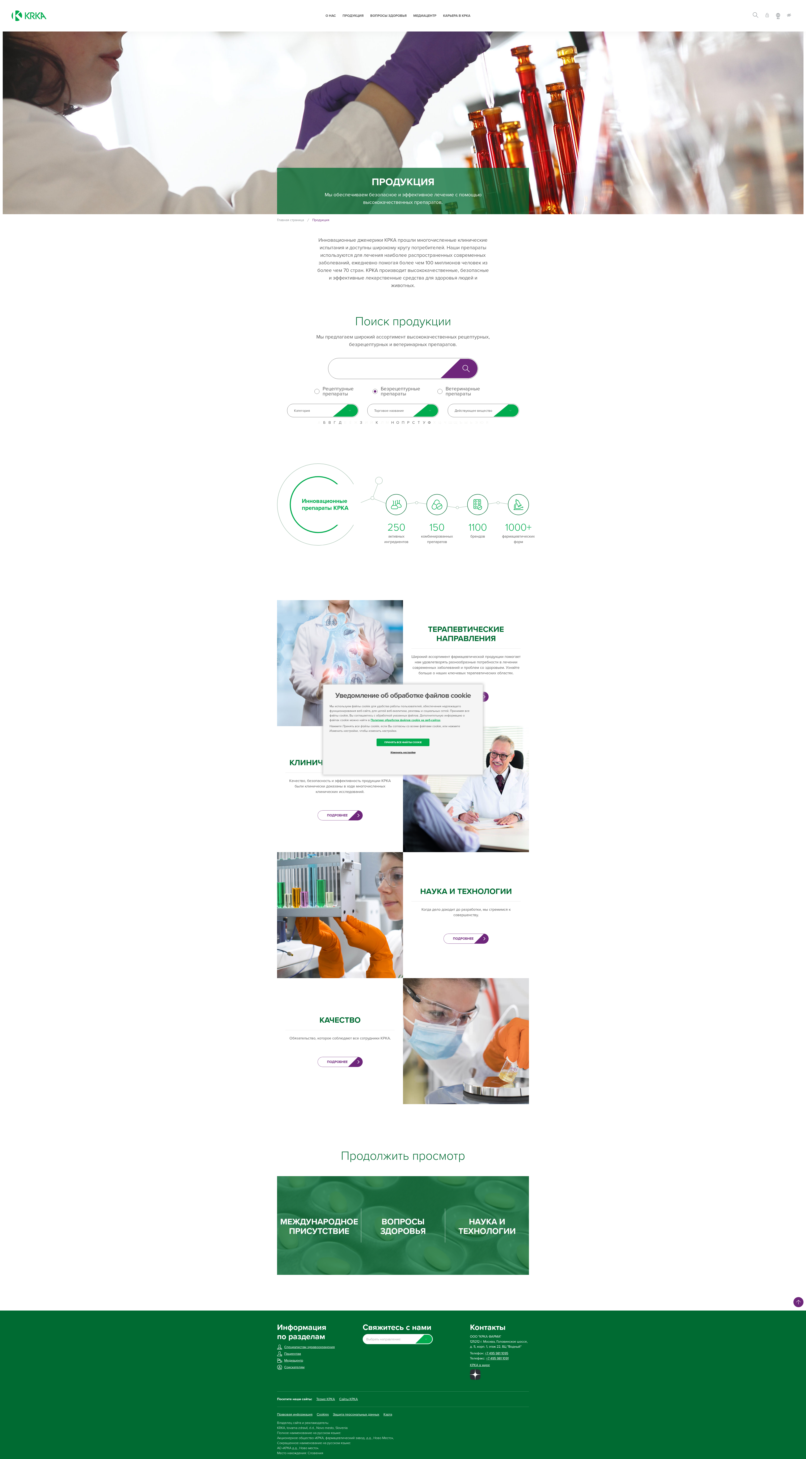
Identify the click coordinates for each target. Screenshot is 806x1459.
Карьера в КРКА (456, 16)
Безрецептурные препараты (400, 391)
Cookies (323, 1414)
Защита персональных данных (356, 1414)
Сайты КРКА (348, 1399)
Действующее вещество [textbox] (473, 411)
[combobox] (323, 410)
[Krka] (29, 15)
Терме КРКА (325, 1399)
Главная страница (290, 220)
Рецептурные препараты (338, 391)
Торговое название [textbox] (389, 411)
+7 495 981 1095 (496, 1353)
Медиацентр (424, 16)
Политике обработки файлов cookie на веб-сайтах (405, 720)
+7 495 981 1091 (497, 1358)
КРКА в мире (480, 1365)
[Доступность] (789, 16)
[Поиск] (755, 15)
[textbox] (397, 1339)
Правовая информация (295, 1414)
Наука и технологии (487, 1226)
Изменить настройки (403, 752)
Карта (387, 1414)
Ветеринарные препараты (463, 391)
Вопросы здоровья (388, 16)
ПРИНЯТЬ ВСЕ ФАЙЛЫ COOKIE (403, 742)
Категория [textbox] (302, 411)
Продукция (353, 16)
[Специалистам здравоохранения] (767, 16)
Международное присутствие (319, 1226)
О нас (331, 16)
